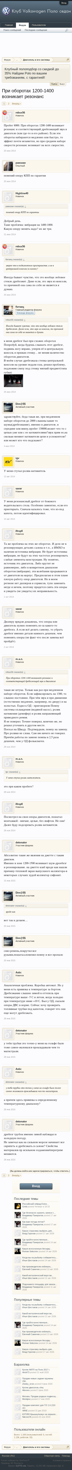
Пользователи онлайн (29, 1429)
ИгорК (19, 531)
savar (19, 488)
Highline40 (22, 193)
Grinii (24, 1206)
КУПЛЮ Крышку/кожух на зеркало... (39, 1414)
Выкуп (62, 84)
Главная (9, 25)
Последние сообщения (36, 30)
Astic (19, 972)
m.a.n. (19, 659)
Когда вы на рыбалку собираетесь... (39, 1257)
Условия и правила (62, 1460)
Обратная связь (52, 1456)
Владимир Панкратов (32, 1215)
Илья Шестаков (29, 1260)
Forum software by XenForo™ (15, 1460)
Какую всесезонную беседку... (37, 1249)
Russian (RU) (8, 1456)
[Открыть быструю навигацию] (67, 59)
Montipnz (26, 1399)
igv (17, 458)
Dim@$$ (21, 403)
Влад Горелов (29, 1233)
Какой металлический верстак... (37, 1275)
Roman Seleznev (30, 1251)
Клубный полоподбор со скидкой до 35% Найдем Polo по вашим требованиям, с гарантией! (32, 73)
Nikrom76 (26, 1417)
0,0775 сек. (21, 1466)
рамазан (21, 162)
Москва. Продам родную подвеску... (39, 1396)
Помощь (66, 1456)
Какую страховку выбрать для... (37, 1231)
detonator (21, 842)
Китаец (20, 306)
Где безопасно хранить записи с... (38, 1213)
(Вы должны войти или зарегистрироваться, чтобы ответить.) (40, 1171)
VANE (25, 1410)
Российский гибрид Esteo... (35, 1204)
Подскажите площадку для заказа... (39, 1284)
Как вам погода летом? (33, 1222)
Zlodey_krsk (28, 1384)
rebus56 (20, 112)
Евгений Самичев (31, 1269)
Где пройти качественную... (35, 1239)
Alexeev (26, 1390)
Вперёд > (16, 103)
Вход (63, 3)
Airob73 (25, 1372)
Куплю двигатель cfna (32, 1387)
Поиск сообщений (12, 30)
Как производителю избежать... (37, 1266)
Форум (22, 25)
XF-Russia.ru (17, 1463)
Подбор (54, 84)
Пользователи (39, 25)
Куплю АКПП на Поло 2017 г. (36, 1369)
